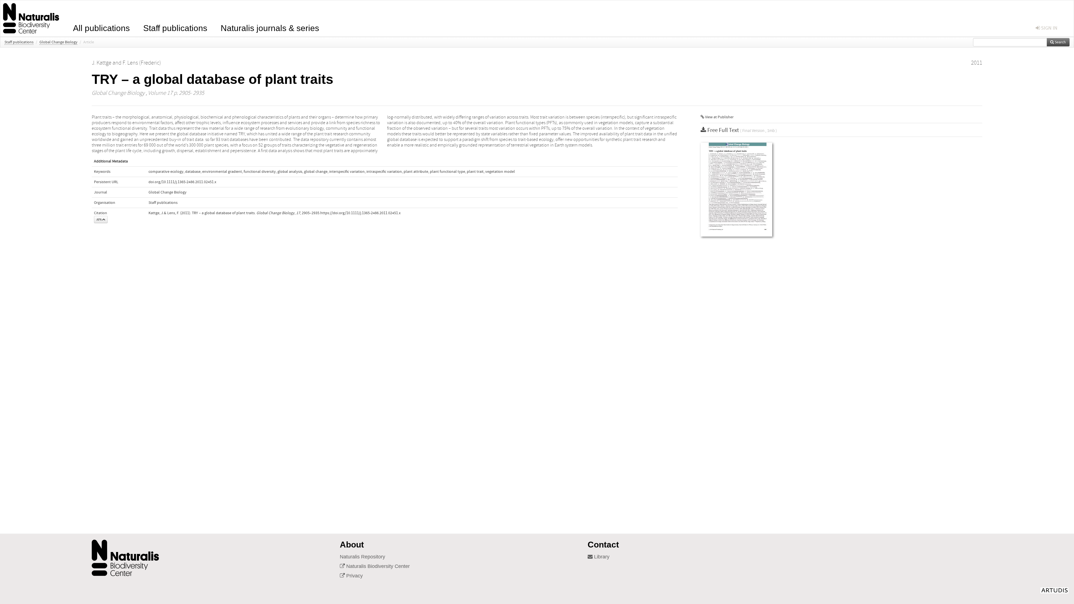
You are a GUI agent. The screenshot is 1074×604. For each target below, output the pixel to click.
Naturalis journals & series (270, 27)
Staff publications (175, 27)
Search (1060, 42)
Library (601, 557)
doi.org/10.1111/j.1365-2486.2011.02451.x (182, 182)
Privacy (354, 576)
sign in (1048, 28)
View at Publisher (719, 117)
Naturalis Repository (362, 557)
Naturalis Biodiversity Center (377, 566)
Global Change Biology (58, 42)
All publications (101, 27)
